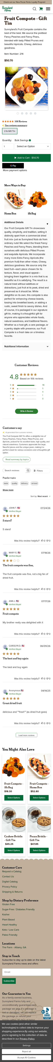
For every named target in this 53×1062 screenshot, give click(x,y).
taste (6, 483)
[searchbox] (14, 470)
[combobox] (40, 496)
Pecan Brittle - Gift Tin (38, 838)
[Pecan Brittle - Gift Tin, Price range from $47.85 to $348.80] (39, 819)
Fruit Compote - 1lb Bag (13, 785)
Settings (26, 1045)
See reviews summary (16, 126)
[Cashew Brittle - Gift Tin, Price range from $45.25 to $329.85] (13, 819)
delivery (24, 483)
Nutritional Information (16, 346)
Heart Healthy (9, 924)
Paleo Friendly (9, 934)
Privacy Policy (9, 886)
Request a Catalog (11, 871)
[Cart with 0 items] (41, 9)
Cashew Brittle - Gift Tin (13, 838)
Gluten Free (8, 904)
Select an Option (26, 146)
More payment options (15, 170)
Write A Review (26, 411)
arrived (34, 483)
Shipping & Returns (12, 891)
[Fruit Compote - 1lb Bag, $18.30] (13, 766)
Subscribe (9, 981)
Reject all (26, 1051)
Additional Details (26, 223)
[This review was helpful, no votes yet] (42, 541)
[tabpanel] (26, 88)
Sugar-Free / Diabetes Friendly (18, 909)
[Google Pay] (13, 165)
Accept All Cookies (26, 1057)
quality (14, 483)
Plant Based (8, 919)
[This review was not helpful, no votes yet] (47, 541)
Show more (8, 490)
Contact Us (8, 876)
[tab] (18, 113)
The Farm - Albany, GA (14, 947)
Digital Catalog (10, 881)
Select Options (14, 798)
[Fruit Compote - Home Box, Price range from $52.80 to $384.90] (39, 766)
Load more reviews (26, 735)
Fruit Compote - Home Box (39, 785)
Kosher (6, 914)
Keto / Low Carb (10, 929)
